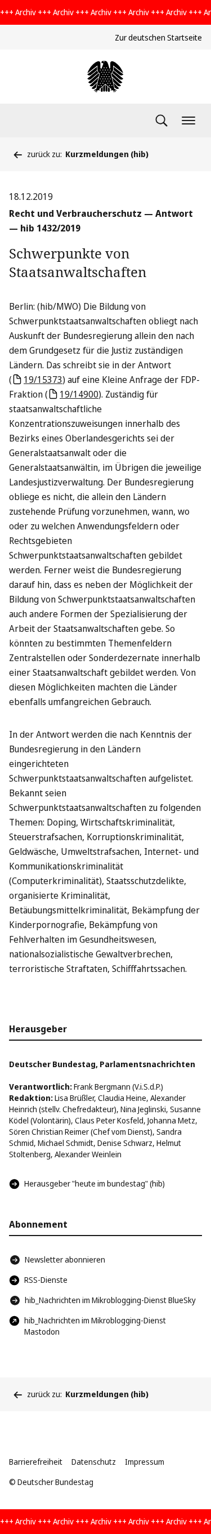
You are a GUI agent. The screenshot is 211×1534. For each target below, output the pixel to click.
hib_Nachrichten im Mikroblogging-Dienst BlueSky (110, 1300)
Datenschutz (93, 1461)
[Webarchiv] (105, 76)
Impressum (144, 1461)
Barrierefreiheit (35, 1461)
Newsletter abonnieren (65, 1259)
